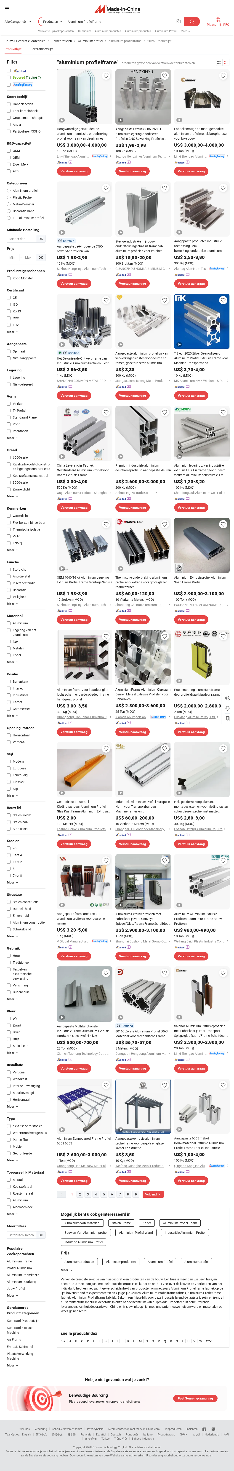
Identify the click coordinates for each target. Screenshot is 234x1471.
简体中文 (41, 1434)
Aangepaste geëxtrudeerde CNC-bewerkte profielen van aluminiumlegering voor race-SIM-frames (80, 248)
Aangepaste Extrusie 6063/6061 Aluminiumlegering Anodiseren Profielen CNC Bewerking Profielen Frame (139, 134)
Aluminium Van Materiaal (82, 1223)
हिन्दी (226, 1434)
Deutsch (116, 1434)
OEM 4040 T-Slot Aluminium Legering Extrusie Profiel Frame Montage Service (84, 579)
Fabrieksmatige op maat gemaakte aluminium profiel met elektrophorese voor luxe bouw (200, 133)
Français (85, 1434)
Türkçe (105, 1438)
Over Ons (24, 1429)
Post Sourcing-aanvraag (195, 1398)
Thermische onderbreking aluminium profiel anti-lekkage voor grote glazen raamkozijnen (141, 582)
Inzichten (192, 1429)
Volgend (151, 1194)
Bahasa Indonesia (143, 1438)
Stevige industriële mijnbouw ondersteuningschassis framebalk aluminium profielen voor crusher (139, 246)
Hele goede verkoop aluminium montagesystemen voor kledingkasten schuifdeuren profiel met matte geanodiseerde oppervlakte (201, 806)
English (26, 1434)
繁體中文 (57, 1434)
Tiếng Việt (120, 1438)
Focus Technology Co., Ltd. (111, 1447)
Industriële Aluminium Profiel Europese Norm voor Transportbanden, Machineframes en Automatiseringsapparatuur (142, 806)
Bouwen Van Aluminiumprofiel (85, 1232)
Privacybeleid (95, 1429)
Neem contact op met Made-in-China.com (134, 1429)
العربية (196, 1434)
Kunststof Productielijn (23, 1320)
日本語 (71, 1434)
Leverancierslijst (42, 49)
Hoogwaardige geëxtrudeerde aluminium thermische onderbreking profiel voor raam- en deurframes (82, 133)
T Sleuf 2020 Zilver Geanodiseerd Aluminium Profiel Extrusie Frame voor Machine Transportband (201, 358)
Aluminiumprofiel (196, 1261)
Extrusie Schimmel (20, 1346)
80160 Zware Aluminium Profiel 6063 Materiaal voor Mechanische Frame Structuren (141, 1033)
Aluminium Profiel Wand (136, 1232)
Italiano (148, 1434)
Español (101, 1434)
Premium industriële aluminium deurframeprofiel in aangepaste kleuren (143, 467)
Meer (64, 1270)
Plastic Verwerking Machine (20, 1356)
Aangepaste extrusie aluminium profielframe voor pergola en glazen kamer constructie (140, 1143)
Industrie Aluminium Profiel (83, 1242)
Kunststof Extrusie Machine (20, 1330)
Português (132, 1434)
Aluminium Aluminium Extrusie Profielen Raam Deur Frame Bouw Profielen (198, 919)
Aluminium (84, 31)
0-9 (63, 1341)
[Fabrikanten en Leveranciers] (117, 9)
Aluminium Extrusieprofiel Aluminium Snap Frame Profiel (200, 579)
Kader (147, 1223)
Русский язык (166, 1434)
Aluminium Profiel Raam (180, 1223)
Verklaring (41, 1429)
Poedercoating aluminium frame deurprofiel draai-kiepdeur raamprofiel (201, 692)
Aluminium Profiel (166, 31)
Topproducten (173, 1429)
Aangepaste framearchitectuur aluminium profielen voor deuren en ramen (81, 918)
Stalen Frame (121, 1223)
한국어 (183, 1434)
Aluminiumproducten (108, 31)
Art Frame (14, 1339)
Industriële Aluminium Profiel (185, 1232)
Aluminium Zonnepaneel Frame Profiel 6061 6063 (84, 1140)
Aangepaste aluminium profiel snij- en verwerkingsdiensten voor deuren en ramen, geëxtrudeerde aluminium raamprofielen (141, 358)
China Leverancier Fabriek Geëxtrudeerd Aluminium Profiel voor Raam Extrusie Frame (83, 470)
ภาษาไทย (91, 1438)
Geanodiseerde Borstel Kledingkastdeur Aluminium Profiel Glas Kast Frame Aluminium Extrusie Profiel (82, 806)
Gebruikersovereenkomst (67, 1429)
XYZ (209, 1341)
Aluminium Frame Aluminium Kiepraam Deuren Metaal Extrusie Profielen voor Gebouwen (142, 694)
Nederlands (212, 1434)
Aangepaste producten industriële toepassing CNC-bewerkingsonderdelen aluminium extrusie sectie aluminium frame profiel (201, 246)
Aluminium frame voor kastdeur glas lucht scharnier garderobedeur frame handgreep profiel (83, 694)
